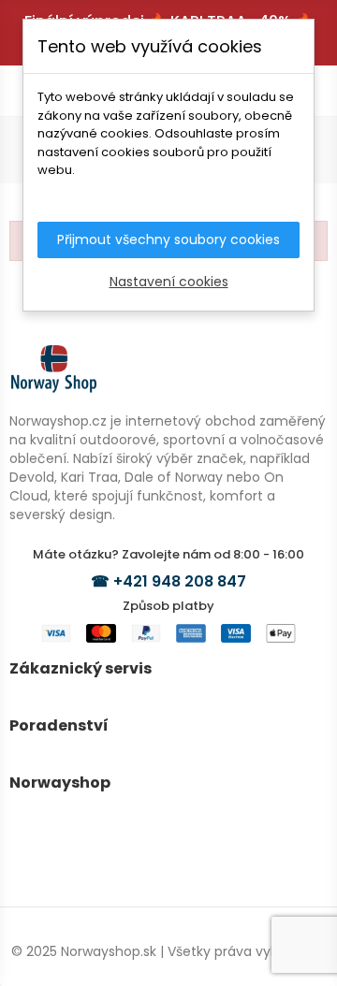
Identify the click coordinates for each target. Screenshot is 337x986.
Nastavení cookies (169, 281)
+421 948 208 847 (179, 581)
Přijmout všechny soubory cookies (168, 239)
